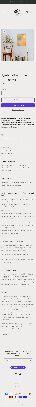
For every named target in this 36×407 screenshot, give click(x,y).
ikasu (11, 401)
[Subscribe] (30, 360)
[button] (4, 12)
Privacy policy (27, 401)
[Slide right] (22, 70)
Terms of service (15, 404)
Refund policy (18, 401)
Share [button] (5, 334)
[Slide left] (14, 70)
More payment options (18, 109)
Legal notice (24, 404)
